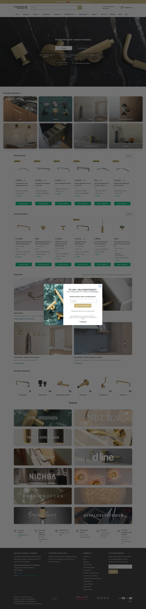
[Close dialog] (100, 286)
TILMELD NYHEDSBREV (82, 306)
